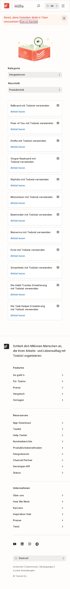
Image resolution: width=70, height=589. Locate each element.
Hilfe (19, 6)
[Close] (64, 18)
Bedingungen (47, 567)
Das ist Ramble (28, 21)
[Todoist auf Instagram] (29, 544)
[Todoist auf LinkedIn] (22, 544)
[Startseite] (6, 6)
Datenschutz (31, 567)
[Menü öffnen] (63, 6)
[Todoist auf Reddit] (37, 544)
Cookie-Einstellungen (24, 570)
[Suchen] (39, 6)
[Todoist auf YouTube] (14, 544)
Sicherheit (18, 567)
